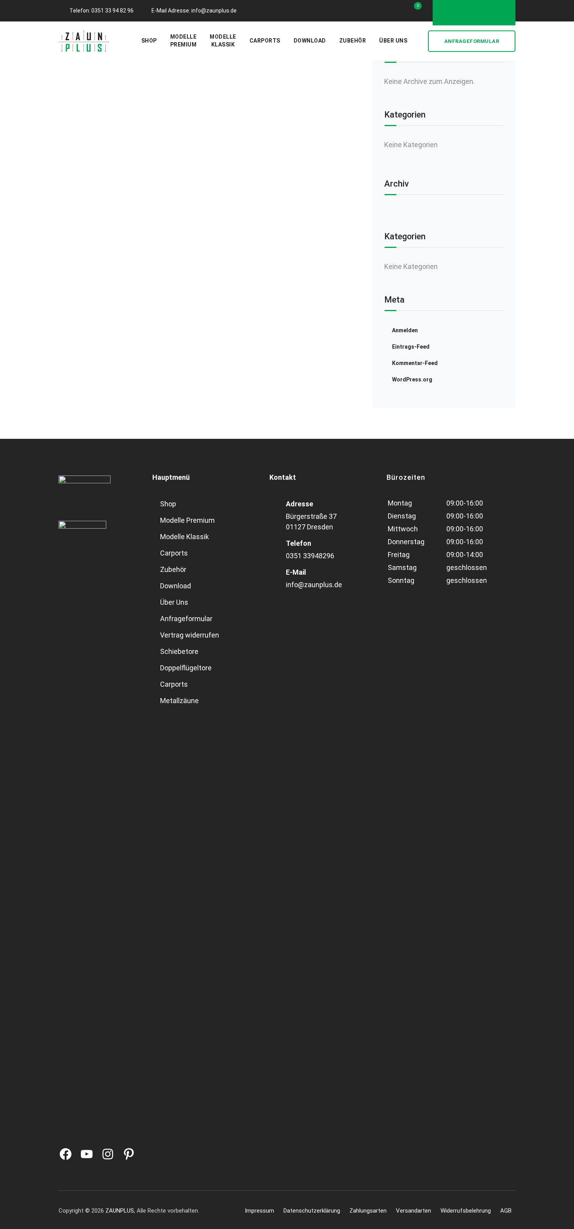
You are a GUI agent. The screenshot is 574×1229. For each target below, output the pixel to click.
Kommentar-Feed (415, 363)
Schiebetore (179, 651)
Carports (265, 40)
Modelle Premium (187, 520)
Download (310, 40)
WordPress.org (412, 379)
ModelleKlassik (223, 41)
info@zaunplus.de (314, 585)
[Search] (419, 41)
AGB (506, 1210)
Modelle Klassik (184, 537)
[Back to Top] (557, 1216)
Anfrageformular (471, 41)
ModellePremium (183, 41)
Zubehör (352, 40)
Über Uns (393, 40)
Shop (149, 40)
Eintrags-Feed (411, 347)
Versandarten (413, 1210)
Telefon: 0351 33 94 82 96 (102, 10)
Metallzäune (179, 700)
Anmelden (405, 330)
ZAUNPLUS (119, 1210)
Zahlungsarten (368, 1210)
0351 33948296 (310, 556)
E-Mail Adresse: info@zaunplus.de (194, 10)
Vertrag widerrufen (189, 635)
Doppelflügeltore (186, 668)
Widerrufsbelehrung (465, 1210)
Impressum (259, 1210)
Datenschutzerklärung (311, 1210)
